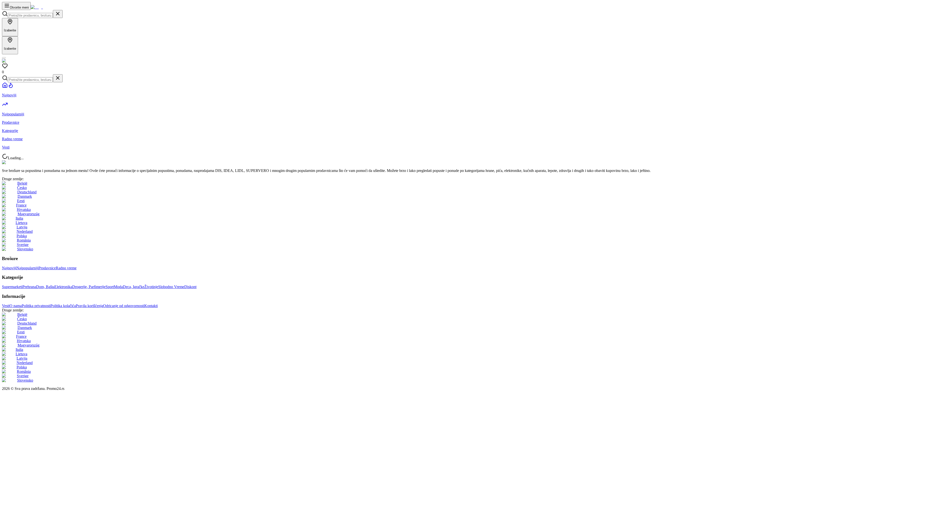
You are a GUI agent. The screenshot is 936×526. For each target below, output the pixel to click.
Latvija (22, 227)
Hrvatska (24, 209)
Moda (118, 287)
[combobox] (30, 15)
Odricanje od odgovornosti (123, 306)
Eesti (21, 201)
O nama (16, 306)
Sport (110, 287)
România (24, 240)
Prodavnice (47, 268)
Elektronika (63, 287)
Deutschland (27, 192)
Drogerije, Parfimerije (89, 287)
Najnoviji (9, 268)
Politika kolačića (63, 306)
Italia (19, 218)
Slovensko (25, 249)
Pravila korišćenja (89, 306)
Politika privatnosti (36, 306)
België (22, 183)
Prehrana (29, 287)
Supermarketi (12, 287)
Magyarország (28, 214)
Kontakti (151, 306)
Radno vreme (66, 268)
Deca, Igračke (133, 287)
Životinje (151, 287)
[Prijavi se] (4, 57)
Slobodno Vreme (171, 287)
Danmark (25, 196)
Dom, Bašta (45, 287)
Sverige (23, 245)
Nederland (25, 231)
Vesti (6, 306)
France (21, 205)
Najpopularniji (27, 268)
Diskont (190, 287)
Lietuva (21, 223)
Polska (22, 236)
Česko (22, 188)
